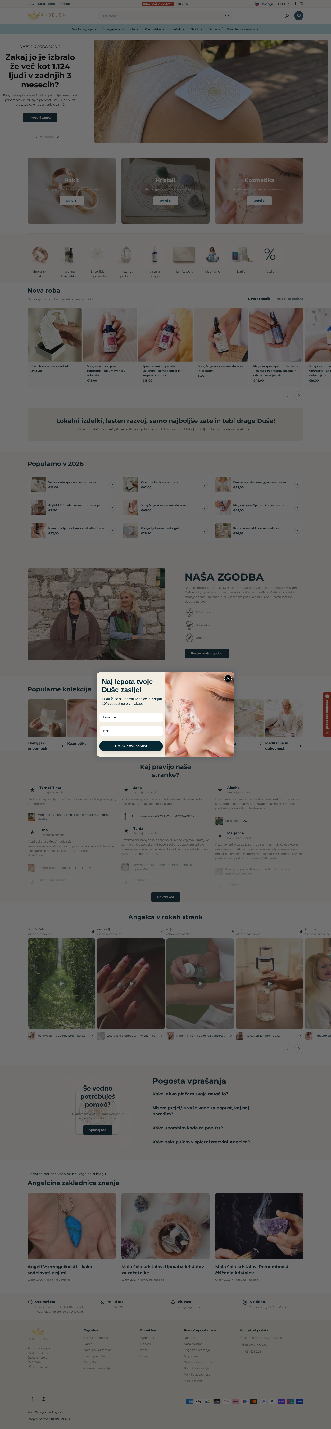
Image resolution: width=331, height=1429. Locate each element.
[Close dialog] (228, 678)
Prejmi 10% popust (131, 746)
